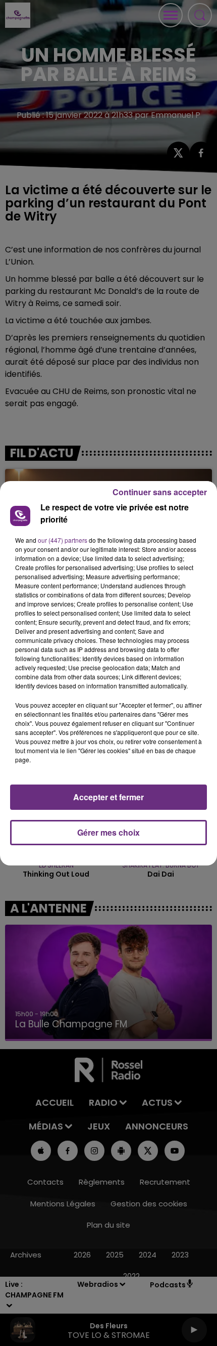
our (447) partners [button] (62, 540)
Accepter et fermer (108, 797)
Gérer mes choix (108, 832)
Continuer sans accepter (160, 492)
